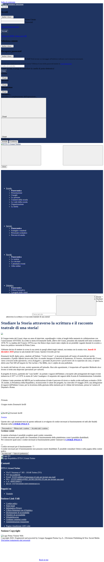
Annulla (4, 142)
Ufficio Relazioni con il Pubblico (19, 510)
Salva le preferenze (21, 454)
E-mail (27, 59)
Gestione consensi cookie (16, 519)
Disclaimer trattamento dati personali (15, 540)
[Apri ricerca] (83, 155)
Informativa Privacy (14, 508)
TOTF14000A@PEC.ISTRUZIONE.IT (37, 479)
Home (98, 297)
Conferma (13, 142)
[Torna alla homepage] (52, 144)
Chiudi (4, 78)
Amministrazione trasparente (17, 522)
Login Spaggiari (66, 64)
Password (29, 22)
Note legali (10, 506)
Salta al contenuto (8, 2)
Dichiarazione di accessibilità (17, 513)
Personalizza (7, 428)
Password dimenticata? (10, 27)
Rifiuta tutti (21, 428)
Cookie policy (11, 503)
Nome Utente (30, 19)
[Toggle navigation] (21, 155)
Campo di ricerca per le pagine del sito (16, 314)
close (4, 167)
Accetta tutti (40, 428)
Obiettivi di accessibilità (15, 515)
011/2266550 (15, 475)
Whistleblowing (12, 517)
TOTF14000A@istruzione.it (33, 477)
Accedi (4, 7)
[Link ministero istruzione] (12, 4)
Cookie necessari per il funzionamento (16, 446)
